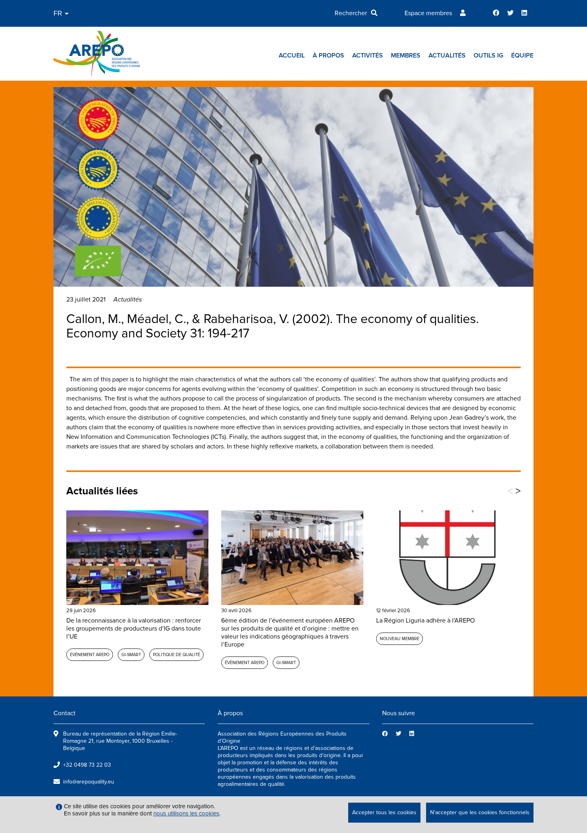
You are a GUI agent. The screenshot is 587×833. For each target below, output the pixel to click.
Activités (367, 56)
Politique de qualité (176, 654)
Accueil (292, 56)
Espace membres (428, 13)
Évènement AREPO (89, 654)
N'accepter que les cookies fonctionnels (479, 812)
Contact (64, 713)
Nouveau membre (399, 638)
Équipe (522, 56)
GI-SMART (131, 654)
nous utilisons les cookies (186, 813)
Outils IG (488, 56)
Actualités (447, 56)
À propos (328, 56)
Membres (405, 56)
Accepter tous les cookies (384, 812)
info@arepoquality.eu (88, 781)
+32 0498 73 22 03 (87, 765)
